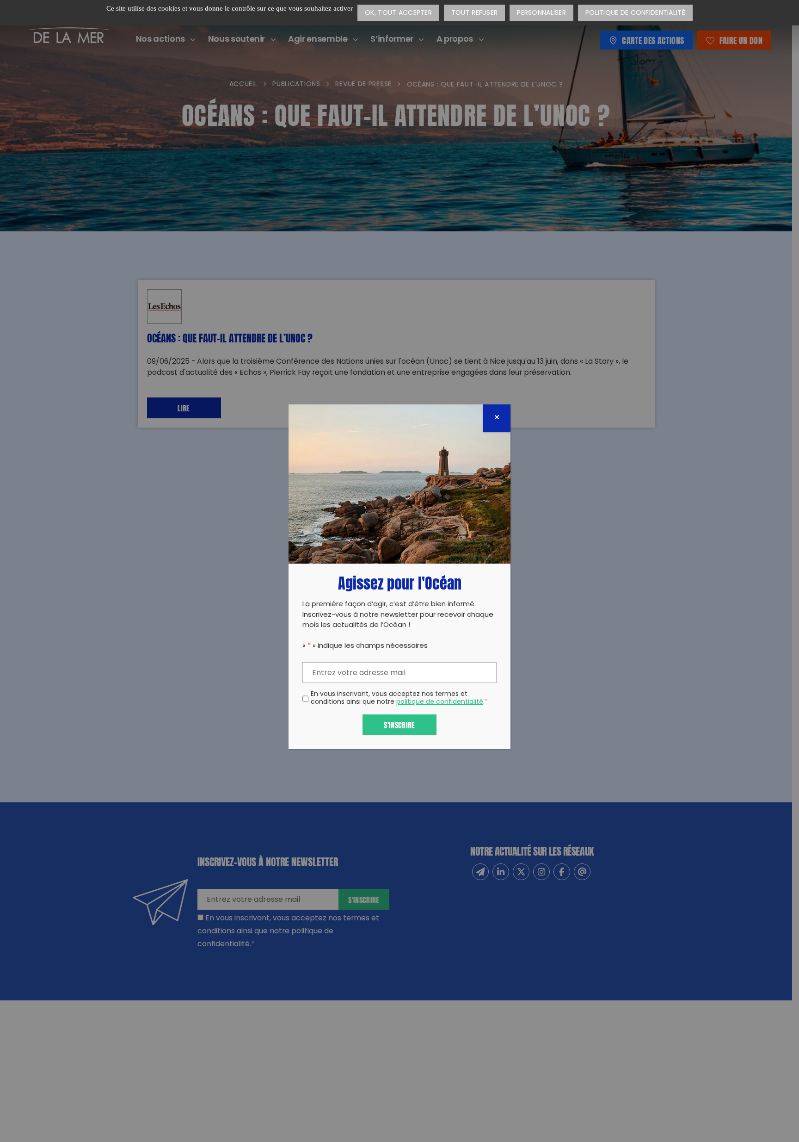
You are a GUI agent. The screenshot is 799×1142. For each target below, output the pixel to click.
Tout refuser (474, 13)
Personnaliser (541, 13)
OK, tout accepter (398, 13)
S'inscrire (399, 724)
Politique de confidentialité (635, 13)
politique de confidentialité (439, 702)
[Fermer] (496, 418)
